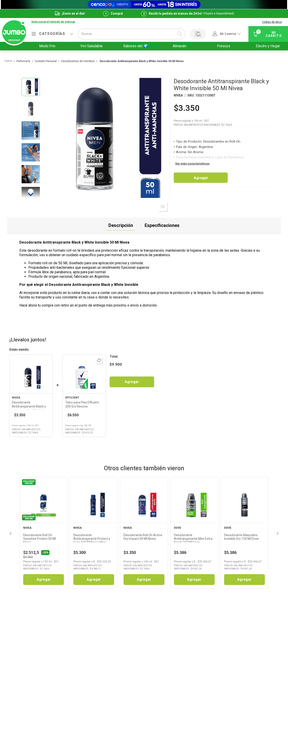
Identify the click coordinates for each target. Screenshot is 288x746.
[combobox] (131, 34)
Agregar (201, 177)
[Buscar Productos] (179, 34)
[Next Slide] (277, 532)
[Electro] (144, 4)
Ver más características (192, 163)
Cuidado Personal (46, 61)
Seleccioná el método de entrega (53, 21)
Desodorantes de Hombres (78, 61)
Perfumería (23, 61)
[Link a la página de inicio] (8, 61)
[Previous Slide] (10, 532)
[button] (53, 22)
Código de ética (272, 22)
